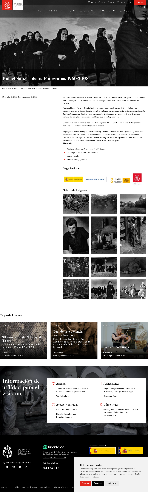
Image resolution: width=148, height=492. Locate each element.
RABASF (5, 88)
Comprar (68, 417)
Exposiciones (23, 88)
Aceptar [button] (85, 483)
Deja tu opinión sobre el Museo (54, 457)
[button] (145, 7)
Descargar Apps (110, 396)
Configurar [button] (112, 483)
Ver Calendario (62, 396)
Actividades (13, 88)
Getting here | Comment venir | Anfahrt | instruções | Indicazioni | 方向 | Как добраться (121, 412)
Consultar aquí (70, 414)
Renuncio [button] (98, 483)
